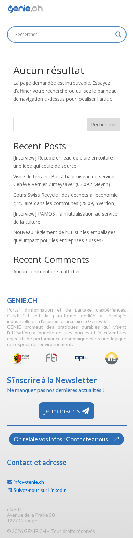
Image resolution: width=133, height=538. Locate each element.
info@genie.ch (29, 482)
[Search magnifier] (118, 34)
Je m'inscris (62, 410)
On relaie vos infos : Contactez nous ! (62, 439)
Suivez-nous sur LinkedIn (40, 490)
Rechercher (103, 124)
